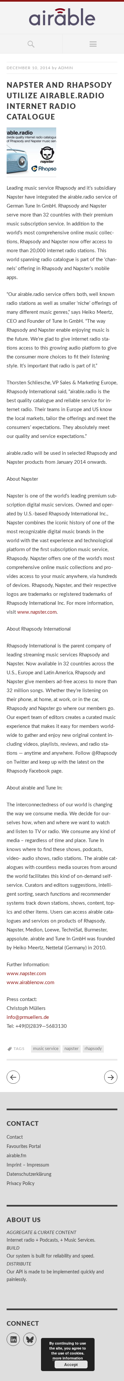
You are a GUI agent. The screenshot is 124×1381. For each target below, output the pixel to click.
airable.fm (16, 1156)
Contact (15, 1137)
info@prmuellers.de (28, 1017)
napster (71, 1049)
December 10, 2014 (29, 68)
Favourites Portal (24, 1146)
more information (68, 1358)
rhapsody (93, 1049)
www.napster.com (37, 612)
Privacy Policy (20, 1183)
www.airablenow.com (30, 982)
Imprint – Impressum (28, 1165)
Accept (71, 1364)
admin (65, 68)
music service (46, 1049)
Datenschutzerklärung (29, 1174)
